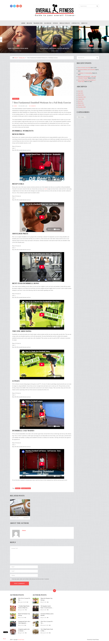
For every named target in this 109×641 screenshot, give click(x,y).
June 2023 (80, 91)
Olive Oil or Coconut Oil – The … (24, 599)
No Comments (32, 106)
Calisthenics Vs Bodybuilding (85, 73)
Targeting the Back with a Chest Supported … (24, 622)
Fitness (55, 23)
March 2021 (81, 103)
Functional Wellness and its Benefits (86, 69)
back (46, 188)
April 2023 (80, 93)
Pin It (4, 638)
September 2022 (82, 97)
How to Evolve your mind (84, 67)
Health (29, 23)
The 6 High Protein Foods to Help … (47, 630)
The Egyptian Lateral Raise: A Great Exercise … (47, 606)
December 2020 (81, 107)
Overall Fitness (21, 639)
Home (23, 23)
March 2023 (81, 95)
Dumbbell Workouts (26, 488)
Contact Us (75, 23)
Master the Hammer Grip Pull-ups (24, 614)
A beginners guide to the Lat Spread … (24, 630)
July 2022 (80, 101)
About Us (84, 23)
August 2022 (81, 99)
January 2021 (81, 105)
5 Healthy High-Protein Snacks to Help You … (23, 606)
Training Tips (38, 23)
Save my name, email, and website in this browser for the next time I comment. (30, 579)
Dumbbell (18, 488)
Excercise (47, 23)
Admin (15, 106)
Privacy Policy (65, 23)
